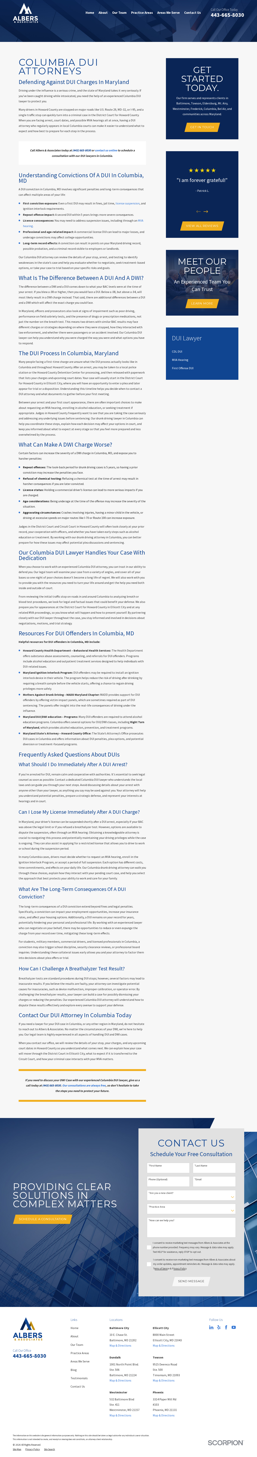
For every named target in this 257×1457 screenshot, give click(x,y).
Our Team (77, 1345)
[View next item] (206, 211)
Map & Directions (120, 1345)
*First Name (155, 1165)
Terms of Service (161, 1268)
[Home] (25, 13)
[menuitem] (177, 351)
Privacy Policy (179, 1268)
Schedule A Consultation (43, 1219)
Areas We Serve (80, 1361)
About (74, 1336)
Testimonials (79, 1378)
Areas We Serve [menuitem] (168, 13)
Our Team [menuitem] (119, 13)
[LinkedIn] (211, 1327)
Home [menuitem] (90, 13)
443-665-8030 (227, 14)
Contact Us (78, 1386)
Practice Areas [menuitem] (142, 13)
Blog (74, 1370)
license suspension (128, 203)
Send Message (191, 1281)
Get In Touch (202, 127)
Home (74, 1328)
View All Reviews (202, 226)
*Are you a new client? (161, 1193)
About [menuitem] (103, 13)
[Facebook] (226, 1327)
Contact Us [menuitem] (192, 13)
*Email (198, 1179)
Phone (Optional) (158, 1179)
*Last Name (201, 1165)
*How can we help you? (161, 1220)
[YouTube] (234, 1327)
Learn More (202, 303)
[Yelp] (219, 1327)
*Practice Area (157, 1206)
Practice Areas (80, 1353)
